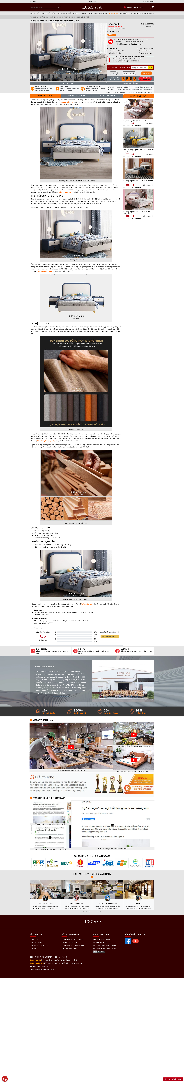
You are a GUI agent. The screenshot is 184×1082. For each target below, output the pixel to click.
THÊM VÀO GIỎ (129, 73)
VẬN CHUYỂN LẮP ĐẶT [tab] (107, 96)
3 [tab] (89, 911)
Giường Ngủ (114, 13)
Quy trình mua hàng (69, 948)
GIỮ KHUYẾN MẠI (145, 78)
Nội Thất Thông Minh (89, 13)
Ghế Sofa (103, 13)
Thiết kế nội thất (48, 13)
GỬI (150, 68)
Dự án (75, 13)
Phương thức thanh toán (39, 945)
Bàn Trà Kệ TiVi (126, 13)
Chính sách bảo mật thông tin (72, 939)
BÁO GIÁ (137, 13)
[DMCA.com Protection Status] (99, 951)
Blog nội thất (148, 13)
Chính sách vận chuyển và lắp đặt (74, 945)
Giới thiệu (33, 1)
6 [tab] (98, 911)
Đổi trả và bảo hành (69, 942)
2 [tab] (86, 911)
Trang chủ (34, 13)
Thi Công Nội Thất (64, 13)
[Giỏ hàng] (153, 7)
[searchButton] (59, 7)
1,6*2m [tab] (111, 35)
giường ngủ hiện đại (66, 192)
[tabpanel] (130, 25)
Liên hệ (33, 948)
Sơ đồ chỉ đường (148, 1)
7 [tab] (101, 911)
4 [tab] (92, 911)
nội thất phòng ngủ (45, 271)
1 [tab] (83, 911)
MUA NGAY (146, 73)
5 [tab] (95, 911)
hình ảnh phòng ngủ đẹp (46, 441)
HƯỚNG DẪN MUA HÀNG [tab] (76, 96)
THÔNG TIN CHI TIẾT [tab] (45, 96)
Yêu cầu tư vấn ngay (173, 1079)
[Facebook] (128, 941)
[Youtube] (135, 941)
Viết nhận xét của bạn (109, 636)
